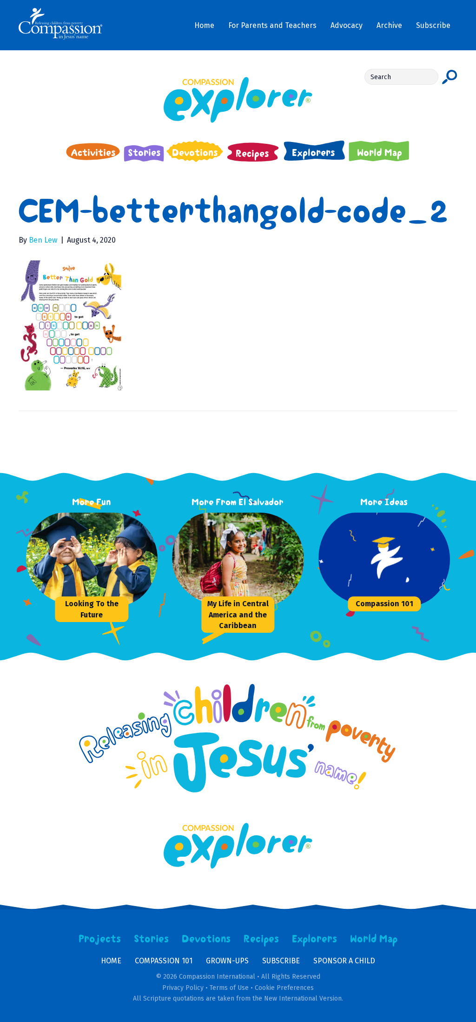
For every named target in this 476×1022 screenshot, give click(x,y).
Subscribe (281, 960)
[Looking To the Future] (95, 559)
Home (111, 960)
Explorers (314, 939)
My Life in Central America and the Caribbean (238, 614)
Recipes (261, 939)
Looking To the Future (92, 609)
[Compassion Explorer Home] (238, 100)
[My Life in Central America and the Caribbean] (241, 559)
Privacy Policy (183, 988)
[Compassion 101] (388, 559)
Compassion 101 (384, 603)
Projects (100, 939)
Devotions (206, 939)
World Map (373, 939)
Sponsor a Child (344, 960)
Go (449, 77)
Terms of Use (229, 988)
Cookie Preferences (284, 988)
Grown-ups (227, 960)
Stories (151, 939)
